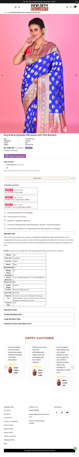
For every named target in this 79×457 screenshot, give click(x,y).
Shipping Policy (9, 440)
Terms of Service (10, 436)
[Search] (19, 7)
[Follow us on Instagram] (62, 412)
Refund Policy (8, 429)
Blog (5, 443)
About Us (7, 414)
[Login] (67, 7)
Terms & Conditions (11, 421)
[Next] (75, 75)
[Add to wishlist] (77, 2)
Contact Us (8, 418)
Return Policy (8, 432)
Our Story (7, 410)
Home (6, 12)
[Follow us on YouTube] (67, 412)
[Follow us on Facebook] (56, 412)
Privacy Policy (8, 425)
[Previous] (2, 75)
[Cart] (74, 7)
